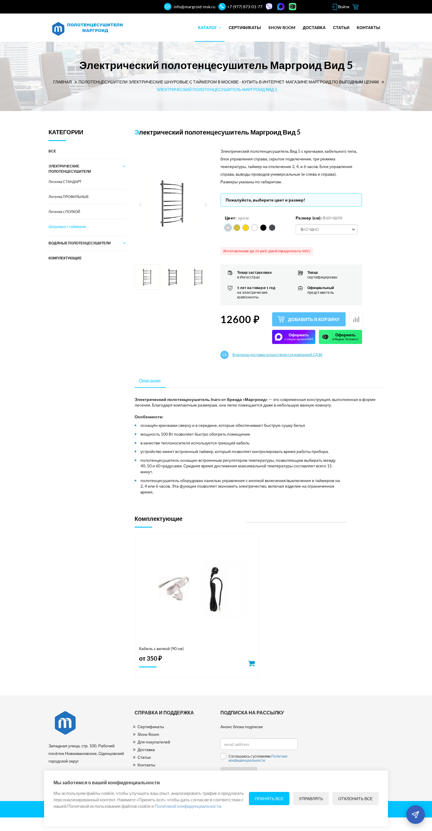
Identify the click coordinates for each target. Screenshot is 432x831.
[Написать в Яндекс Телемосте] (293, 6)
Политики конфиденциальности (258, 758)
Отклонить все (355, 798)
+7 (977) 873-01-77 (244, 6)
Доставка (314, 27)
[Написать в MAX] (281, 6)
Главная (62, 81)
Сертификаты (245, 27)
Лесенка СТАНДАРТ (64, 181)
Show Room (281, 27)
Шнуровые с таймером (67, 226)
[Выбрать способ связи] (415, 814)
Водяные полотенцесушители (79, 243)
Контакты (368, 27)
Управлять (311, 798)
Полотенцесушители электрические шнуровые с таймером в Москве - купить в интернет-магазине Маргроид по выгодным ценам (228, 81)
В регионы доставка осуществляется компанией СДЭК (277, 354)
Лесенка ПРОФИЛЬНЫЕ (68, 196)
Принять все (269, 798)
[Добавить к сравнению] (356, 319)
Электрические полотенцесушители (69, 169)
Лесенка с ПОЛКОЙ (64, 211)
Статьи (341, 27)
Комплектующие (65, 258)
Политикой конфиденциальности (188, 806)
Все (52, 151)
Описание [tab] (150, 380)
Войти (343, 6)
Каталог (207, 27)
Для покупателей (154, 741)
